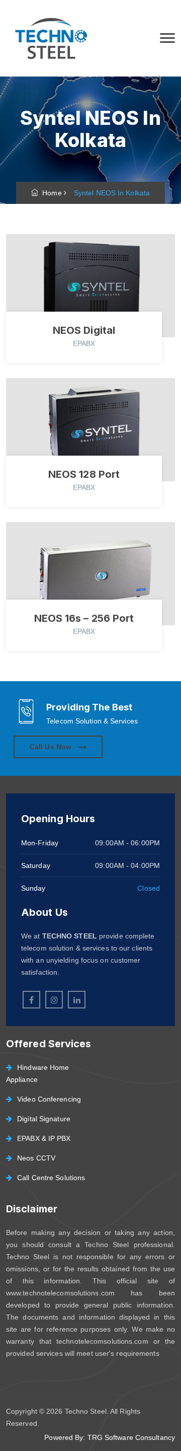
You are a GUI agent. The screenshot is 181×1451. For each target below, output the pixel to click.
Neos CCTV (36, 1158)
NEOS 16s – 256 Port (84, 618)
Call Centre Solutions (51, 1178)
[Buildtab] (50, 38)
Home (50, 193)
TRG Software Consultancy (131, 1437)
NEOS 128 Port (84, 474)
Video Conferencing (49, 1099)
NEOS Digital (84, 330)
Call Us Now (51, 747)
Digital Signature (43, 1119)
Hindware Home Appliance (37, 1073)
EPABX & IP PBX (43, 1138)
